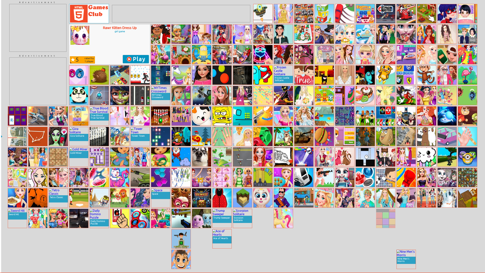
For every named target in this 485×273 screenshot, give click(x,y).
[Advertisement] (37, 28)
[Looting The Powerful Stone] (365, 259)
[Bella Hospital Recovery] (38, 218)
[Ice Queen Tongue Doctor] (406, 34)
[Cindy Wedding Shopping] (406, 198)
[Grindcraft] (160, 259)
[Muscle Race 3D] (263, 95)
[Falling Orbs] (263, 13)
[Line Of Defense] (263, 177)
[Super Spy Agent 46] (242, 259)
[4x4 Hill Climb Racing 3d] (406, 136)
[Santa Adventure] (304, 259)
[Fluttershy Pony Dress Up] (385, 95)
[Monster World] (78, 116)
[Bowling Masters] (160, 116)
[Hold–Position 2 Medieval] (99, 198)
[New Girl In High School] (58, 116)
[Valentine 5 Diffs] (447, 95)
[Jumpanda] (78, 95)
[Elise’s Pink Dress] (283, 116)
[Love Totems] (78, 75)
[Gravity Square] (242, 116)
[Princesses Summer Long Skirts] (38, 157)
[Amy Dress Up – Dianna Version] (140, 116)
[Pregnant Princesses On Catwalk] (201, 177)
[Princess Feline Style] (140, 157)
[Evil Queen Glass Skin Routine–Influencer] (58, 136)
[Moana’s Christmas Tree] (160, 34)
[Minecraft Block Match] (426, 259)
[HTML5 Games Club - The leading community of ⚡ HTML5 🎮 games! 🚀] (89, 14)
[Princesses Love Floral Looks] (99, 239)
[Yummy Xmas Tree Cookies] (304, 34)
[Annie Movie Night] (263, 157)
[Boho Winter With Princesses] (447, 198)
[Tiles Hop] (58, 259)
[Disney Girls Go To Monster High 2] (181, 116)
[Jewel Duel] (201, 198)
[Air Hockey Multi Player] (365, 177)
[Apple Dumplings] (283, 177)
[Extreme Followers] (181, 177)
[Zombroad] (242, 157)
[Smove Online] (99, 95)
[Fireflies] (201, 218)
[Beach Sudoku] (58, 157)
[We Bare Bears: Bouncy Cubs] (426, 136)
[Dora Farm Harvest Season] (119, 157)
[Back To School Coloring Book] (283, 157)
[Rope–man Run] (467, 239)
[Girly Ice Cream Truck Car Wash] (119, 239)
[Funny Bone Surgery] (119, 259)
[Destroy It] (119, 218)
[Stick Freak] (201, 239)
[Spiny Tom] (99, 75)
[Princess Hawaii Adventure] (140, 239)
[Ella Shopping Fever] (426, 177)
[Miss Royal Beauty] (426, 116)
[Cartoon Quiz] (406, 116)
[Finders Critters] (365, 13)
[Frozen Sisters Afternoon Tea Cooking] (242, 34)
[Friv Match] (17, 116)
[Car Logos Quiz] (406, 75)
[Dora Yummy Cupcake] (160, 157)
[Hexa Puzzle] (160, 177)
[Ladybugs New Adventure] (447, 13)
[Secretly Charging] (447, 54)
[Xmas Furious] (201, 136)
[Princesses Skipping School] (467, 34)
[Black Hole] (467, 198)
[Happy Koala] (385, 239)
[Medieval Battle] (263, 259)
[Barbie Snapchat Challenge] (324, 157)
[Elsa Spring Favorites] (385, 54)
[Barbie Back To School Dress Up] (242, 95)
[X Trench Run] (38, 116)
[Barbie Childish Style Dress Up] (385, 198)
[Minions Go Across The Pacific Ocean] (201, 54)
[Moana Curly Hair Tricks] (201, 75)
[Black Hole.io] (304, 177)
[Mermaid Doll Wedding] (304, 116)
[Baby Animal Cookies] (344, 259)
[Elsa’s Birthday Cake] (344, 34)
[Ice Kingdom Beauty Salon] (365, 198)
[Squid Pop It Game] (222, 198)
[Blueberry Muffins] (467, 218)
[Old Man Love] (304, 239)
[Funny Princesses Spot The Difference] (324, 218)
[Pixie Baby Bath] (181, 34)
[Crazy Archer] (283, 95)
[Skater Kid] (17, 239)
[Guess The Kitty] (344, 136)
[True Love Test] (304, 75)
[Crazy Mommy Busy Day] (201, 34)
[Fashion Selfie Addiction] (222, 34)
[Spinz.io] (140, 218)
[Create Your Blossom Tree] (304, 54)
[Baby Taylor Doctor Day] (467, 136)
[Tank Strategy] (304, 136)
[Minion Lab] (467, 157)
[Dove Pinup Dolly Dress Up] (222, 54)
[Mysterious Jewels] (181, 95)
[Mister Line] (99, 157)
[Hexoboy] (365, 157)
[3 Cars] (140, 95)
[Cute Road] (447, 136)
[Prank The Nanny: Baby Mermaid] (58, 218)
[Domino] (99, 136)
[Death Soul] (324, 75)
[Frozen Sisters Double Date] (426, 54)
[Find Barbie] (222, 177)
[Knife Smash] (324, 136)
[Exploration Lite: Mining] (242, 198)
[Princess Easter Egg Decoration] (344, 95)
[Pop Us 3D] (447, 259)
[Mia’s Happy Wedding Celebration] (242, 239)
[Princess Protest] (426, 198)
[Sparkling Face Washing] (181, 259)
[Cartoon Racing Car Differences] (406, 13)
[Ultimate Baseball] (78, 198)
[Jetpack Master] (385, 13)
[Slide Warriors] (467, 95)
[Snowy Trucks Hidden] (263, 239)
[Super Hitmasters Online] (283, 198)
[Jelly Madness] (365, 218)
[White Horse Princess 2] (181, 75)
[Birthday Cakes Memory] (324, 259)
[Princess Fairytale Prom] (140, 259)
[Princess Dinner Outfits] (283, 13)
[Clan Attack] (78, 218)
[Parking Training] (385, 259)
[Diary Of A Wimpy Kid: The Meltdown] (467, 259)
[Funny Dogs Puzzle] (201, 157)
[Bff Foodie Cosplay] (242, 177)
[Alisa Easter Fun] (160, 218)
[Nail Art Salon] (222, 136)
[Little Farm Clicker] (426, 13)
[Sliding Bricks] (385, 218)
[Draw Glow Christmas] (263, 54)
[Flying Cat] (385, 75)
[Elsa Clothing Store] (365, 34)
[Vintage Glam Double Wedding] (263, 34)
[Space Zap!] (160, 75)
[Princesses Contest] (17, 259)
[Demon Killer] (447, 157)
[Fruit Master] (99, 177)
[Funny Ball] (447, 116)
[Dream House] (283, 239)
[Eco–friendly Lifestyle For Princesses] (283, 54)
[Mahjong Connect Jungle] (467, 177)
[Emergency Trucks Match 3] (304, 13)
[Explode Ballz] (222, 75)
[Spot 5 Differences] (119, 198)
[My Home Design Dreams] (222, 95)
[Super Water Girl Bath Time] (78, 239)
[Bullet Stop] (222, 259)
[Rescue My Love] (344, 157)
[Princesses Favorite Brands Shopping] (304, 218)
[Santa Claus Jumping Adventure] (181, 157)
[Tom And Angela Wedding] (447, 177)
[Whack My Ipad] (201, 95)
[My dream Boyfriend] (283, 34)
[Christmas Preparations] (181, 54)
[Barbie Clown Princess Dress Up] (467, 54)
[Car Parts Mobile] (304, 198)
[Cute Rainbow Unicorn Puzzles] (119, 177)
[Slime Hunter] (58, 239)
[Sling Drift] (344, 13)
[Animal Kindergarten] (324, 95)
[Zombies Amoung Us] (263, 75)
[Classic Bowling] (160, 239)
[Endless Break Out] (304, 157)
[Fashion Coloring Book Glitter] (38, 177)
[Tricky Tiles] (263, 218)
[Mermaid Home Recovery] (242, 54)
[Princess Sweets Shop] (78, 177)
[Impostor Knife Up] (181, 136)
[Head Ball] (365, 116)
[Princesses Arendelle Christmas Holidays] (385, 157)
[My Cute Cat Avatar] (263, 198)
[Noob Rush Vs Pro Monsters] (324, 177)
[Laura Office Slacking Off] (17, 177)
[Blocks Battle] (426, 239)
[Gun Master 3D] (263, 116)
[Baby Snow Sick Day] (467, 13)
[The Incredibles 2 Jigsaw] (406, 239)
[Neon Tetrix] (160, 136)
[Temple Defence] (181, 239)
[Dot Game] (38, 136)
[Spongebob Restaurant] (222, 116)
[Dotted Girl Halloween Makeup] (119, 95)
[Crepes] (17, 198)
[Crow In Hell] (38, 198)
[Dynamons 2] (119, 136)
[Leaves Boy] (222, 157)
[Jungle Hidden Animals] (283, 136)
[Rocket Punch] (406, 177)
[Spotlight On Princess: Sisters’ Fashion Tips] (344, 198)
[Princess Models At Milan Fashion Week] (324, 34)
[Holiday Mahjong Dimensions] (38, 259)
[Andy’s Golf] (78, 259)
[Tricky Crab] (324, 116)
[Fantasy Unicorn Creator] (283, 218)
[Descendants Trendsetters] (140, 198)
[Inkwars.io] (426, 218)
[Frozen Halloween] (385, 34)
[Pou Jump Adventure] (385, 136)
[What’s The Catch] (406, 95)
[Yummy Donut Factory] (365, 95)
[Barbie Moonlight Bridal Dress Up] (304, 95)
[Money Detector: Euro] (17, 136)
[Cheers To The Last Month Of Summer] (447, 75)
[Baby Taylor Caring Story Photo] (344, 239)
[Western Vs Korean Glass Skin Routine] (324, 198)
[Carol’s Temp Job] (324, 54)
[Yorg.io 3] (344, 116)
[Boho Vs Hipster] (447, 34)
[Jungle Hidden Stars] (344, 218)
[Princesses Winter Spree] (201, 259)
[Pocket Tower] (324, 13)
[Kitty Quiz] (201, 116)
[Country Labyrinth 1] (447, 239)
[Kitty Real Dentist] (344, 177)
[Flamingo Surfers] (467, 75)
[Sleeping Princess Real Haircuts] (324, 239)
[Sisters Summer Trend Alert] (344, 54)
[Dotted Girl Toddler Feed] (17, 157)
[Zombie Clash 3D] (365, 136)
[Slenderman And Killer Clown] (242, 75)
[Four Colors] (385, 116)
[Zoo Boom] (99, 259)
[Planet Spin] (263, 136)
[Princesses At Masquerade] (426, 95)
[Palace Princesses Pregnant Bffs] (160, 54)
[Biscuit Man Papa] (181, 198)
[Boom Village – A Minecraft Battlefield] (181, 218)
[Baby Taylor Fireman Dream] (406, 218)
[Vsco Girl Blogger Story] (283, 259)
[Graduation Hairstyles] (406, 157)
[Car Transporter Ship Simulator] (119, 75)
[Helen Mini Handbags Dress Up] (344, 75)
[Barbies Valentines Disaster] (242, 136)
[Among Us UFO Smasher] (365, 75)
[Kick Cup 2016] (385, 177)
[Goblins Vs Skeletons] (365, 239)
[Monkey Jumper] (426, 75)
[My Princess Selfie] (426, 34)
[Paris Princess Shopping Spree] (119, 116)
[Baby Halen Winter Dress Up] (365, 54)
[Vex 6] (140, 75)
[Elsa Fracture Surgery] (406, 54)
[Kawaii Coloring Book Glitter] (426, 157)
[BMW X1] (447, 218)
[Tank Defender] (140, 177)
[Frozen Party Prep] (58, 177)
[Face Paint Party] (38, 239)
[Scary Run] (467, 116)
